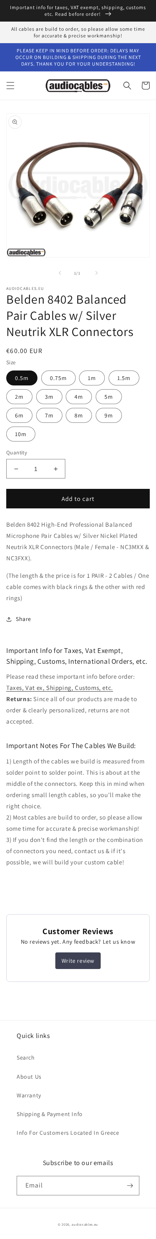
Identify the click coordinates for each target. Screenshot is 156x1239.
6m (19, 415)
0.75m (58, 378)
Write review (78, 960)
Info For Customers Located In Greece (68, 1132)
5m (108, 396)
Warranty (29, 1095)
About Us (29, 1076)
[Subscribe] (130, 1185)
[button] (10, 85)
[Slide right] (96, 273)
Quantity (16, 452)
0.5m (22, 378)
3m (49, 396)
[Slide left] (60, 273)
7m (49, 415)
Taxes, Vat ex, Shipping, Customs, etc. (59, 688)
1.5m (124, 378)
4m (78, 396)
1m (92, 378)
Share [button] (23, 619)
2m (19, 396)
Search (26, 1057)
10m (21, 434)
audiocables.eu (85, 1224)
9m (108, 415)
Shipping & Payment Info (50, 1114)
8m (78, 415)
